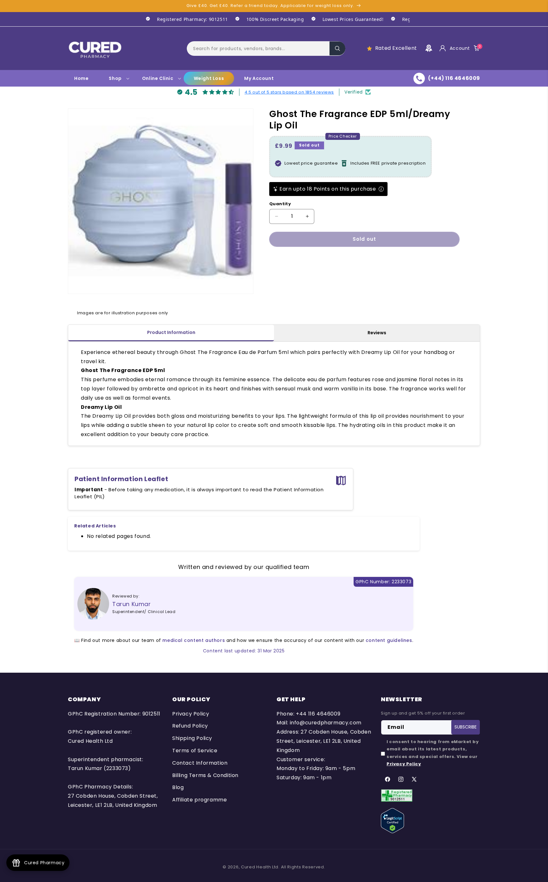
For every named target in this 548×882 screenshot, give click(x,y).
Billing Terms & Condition (205, 775)
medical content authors (193, 640)
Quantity (280, 204)
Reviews (377, 333)
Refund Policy (190, 726)
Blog (178, 787)
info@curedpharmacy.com (326, 723)
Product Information (171, 332)
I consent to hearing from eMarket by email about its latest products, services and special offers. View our (433, 753)
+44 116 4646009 (318, 713)
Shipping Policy (192, 738)
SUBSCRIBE (465, 727)
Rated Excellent (396, 48)
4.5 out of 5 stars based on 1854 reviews (289, 92)
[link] (183, 19)
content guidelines (389, 640)
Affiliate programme (199, 799)
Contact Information (199, 763)
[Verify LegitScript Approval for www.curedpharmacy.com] (392, 820)
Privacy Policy (190, 713)
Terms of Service (195, 750)
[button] (266, 48)
